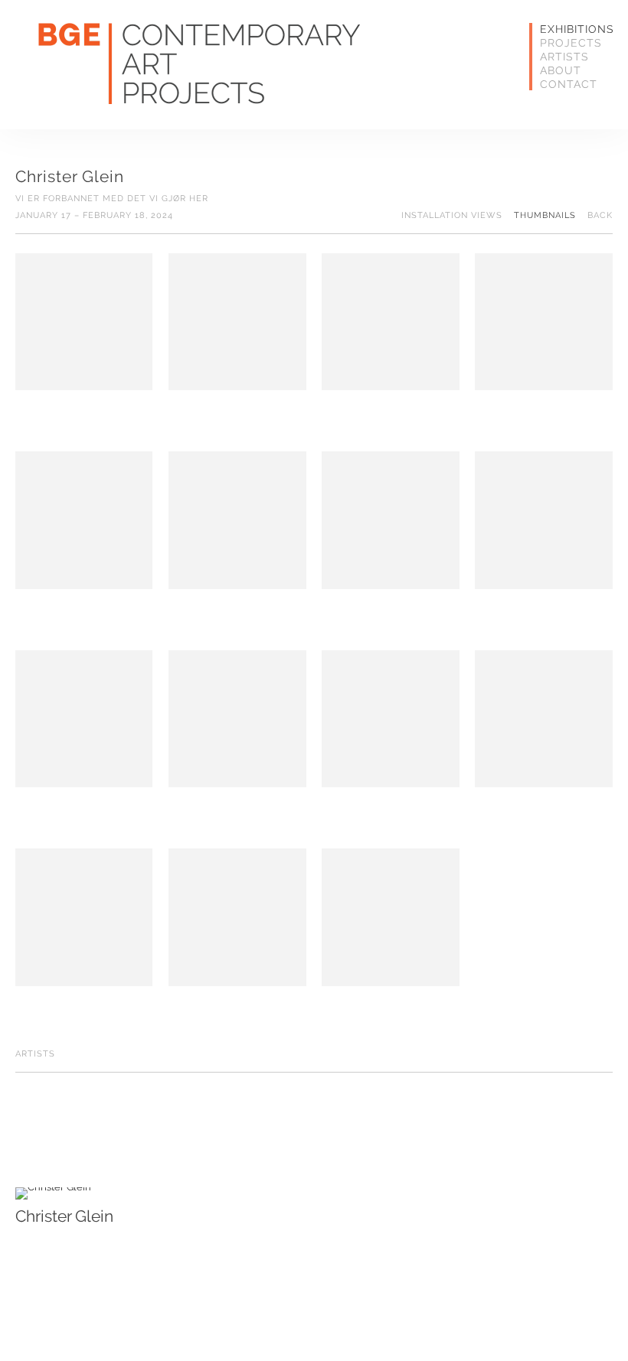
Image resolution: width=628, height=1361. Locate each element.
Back (600, 215)
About (560, 70)
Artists (564, 56)
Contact (565, 84)
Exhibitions (565, 29)
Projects (565, 43)
